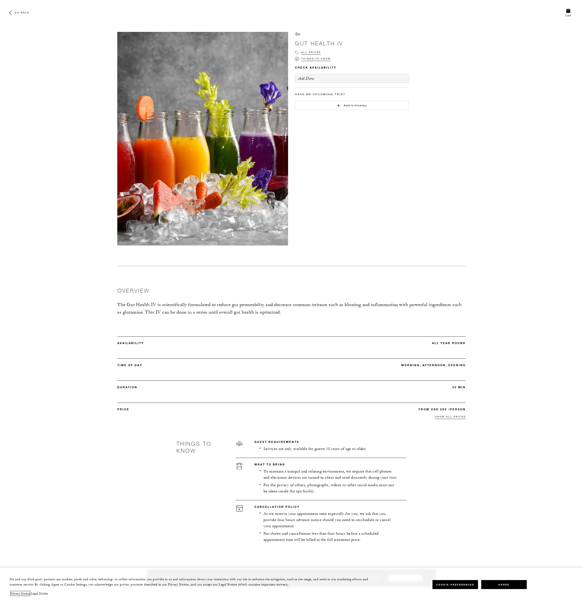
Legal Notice (39, 593)
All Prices (311, 52)
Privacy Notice (20, 593)
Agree (503, 584)
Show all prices (450, 416)
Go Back (22, 12)
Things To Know (316, 58)
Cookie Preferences (455, 584)
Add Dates (306, 78)
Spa (297, 34)
